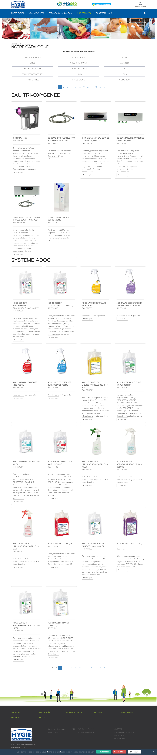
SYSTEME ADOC (78, 57)
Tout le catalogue (25, 44)
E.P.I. (124, 69)
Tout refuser (120, 752)
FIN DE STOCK (78, 80)
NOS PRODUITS (84, 13)
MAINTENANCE (32, 80)
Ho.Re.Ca (78, 74)
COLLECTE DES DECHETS (32, 74)
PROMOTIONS (124, 80)
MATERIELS (124, 63)
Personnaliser (134, 752)
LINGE (32, 63)
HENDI (124, 74)
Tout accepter (104, 752)
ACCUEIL (14, 44)
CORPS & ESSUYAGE (78, 69)
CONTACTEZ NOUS (104, 13)
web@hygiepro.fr (54, 732)
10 (96, 87)
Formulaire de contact (56, 729)
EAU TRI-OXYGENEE (32, 57)
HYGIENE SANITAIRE (32, 69)
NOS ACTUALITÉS (36, 13)
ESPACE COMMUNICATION (60, 13)
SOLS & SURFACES (78, 63)
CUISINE (124, 57)
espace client (140, 7)
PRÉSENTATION (18, 13)
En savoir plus (18, 172)
